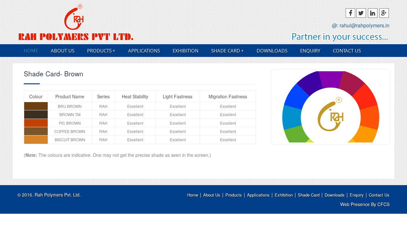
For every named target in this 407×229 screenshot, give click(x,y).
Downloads (272, 50)
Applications (144, 50)
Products (101, 50)
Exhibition (185, 50)
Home (31, 50)
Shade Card (227, 50)
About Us (62, 50)
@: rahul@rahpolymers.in (361, 25)
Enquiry (310, 50)
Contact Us (347, 50)
